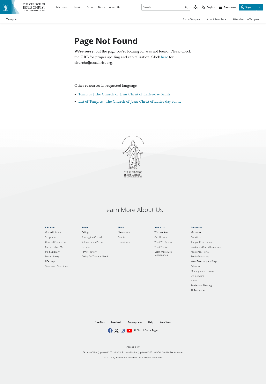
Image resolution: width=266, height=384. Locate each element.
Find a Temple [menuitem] (190, 19)
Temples (12, 19)
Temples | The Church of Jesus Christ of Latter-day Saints (124, 94)
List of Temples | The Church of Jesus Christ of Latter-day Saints (129, 101)
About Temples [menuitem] (215, 19)
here (164, 57)
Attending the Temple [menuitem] (245, 19)
